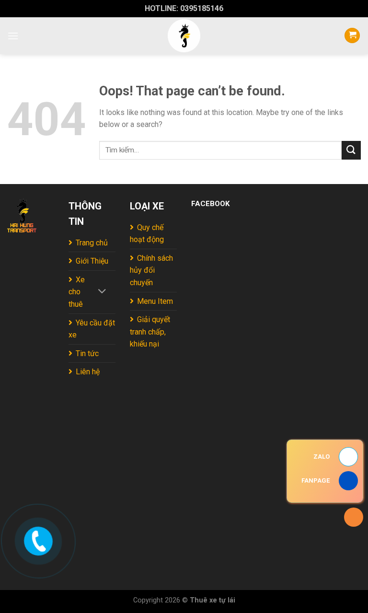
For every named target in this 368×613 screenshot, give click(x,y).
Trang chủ (92, 242)
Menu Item (155, 301)
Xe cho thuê (77, 292)
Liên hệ (88, 371)
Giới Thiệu (92, 261)
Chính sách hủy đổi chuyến (151, 270)
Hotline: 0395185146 (184, 8)
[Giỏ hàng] (352, 36)
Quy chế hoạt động (147, 233)
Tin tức (87, 353)
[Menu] (13, 35)
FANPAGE (315, 480)
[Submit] (351, 150)
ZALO (321, 456)
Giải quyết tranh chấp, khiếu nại (150, 331)
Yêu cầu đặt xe (92, 329)
